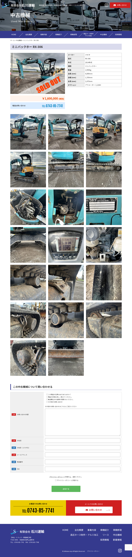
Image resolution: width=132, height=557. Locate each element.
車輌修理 (73, 34)
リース (106, 534)
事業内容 (43, 34)
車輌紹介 (58, 34)
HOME (13, 34)
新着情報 (117, 539)
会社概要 (28, 34)
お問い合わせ (122, 5)
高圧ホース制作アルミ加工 (88, 35)
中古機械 (103, 34)
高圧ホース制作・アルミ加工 (84, 534)
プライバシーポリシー (56, 477)
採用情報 (118, 34)
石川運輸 (23, 5)
